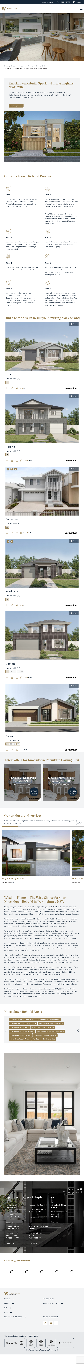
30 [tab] (7, 454)
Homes (13, 66)
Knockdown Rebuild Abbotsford (48, 1019)
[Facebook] (56, 1323)
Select (75, 324)
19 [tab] (7, 599)
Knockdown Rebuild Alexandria (43, 1027)
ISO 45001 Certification (13, 1317)
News (6, 1312)
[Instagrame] (45, 1323)
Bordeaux (11, 591)
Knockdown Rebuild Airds (19, 1027)
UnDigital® (53, 1350)
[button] (80, 823)
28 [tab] (7, 527)
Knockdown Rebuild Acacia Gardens (23, 1023)
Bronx (9, 736)
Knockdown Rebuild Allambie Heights (50, 1031)
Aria (8, 374)
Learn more (10, 1222)
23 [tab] (7, 671)
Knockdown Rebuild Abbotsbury (21, 1019)
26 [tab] (15, 744)
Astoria (10, 446)
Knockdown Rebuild (26, 66)
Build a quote (15, 106)
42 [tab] (22, 671)
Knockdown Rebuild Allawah (20, 1035)
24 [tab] (7, 744)
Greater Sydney (41, 66)
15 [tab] (7, 382)
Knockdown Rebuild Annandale (44, 1039)
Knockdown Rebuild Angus (19, 1039)
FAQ (6, 1308)
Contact (7, 1303)
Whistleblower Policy (51, 1303)
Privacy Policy (48, 1299)
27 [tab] (11, 671)
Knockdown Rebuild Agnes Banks (51, 1023)
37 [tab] (18, 671)
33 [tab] (14, 671)
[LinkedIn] (51, 1323)
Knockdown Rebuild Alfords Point (22, 1031)
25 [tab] (11, 744)
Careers (7, 1299)
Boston (10, 663)
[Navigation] (81, 9)
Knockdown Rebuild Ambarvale (45, 1035)
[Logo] (9, 9)
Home (6, 66)
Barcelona (11, 519)
